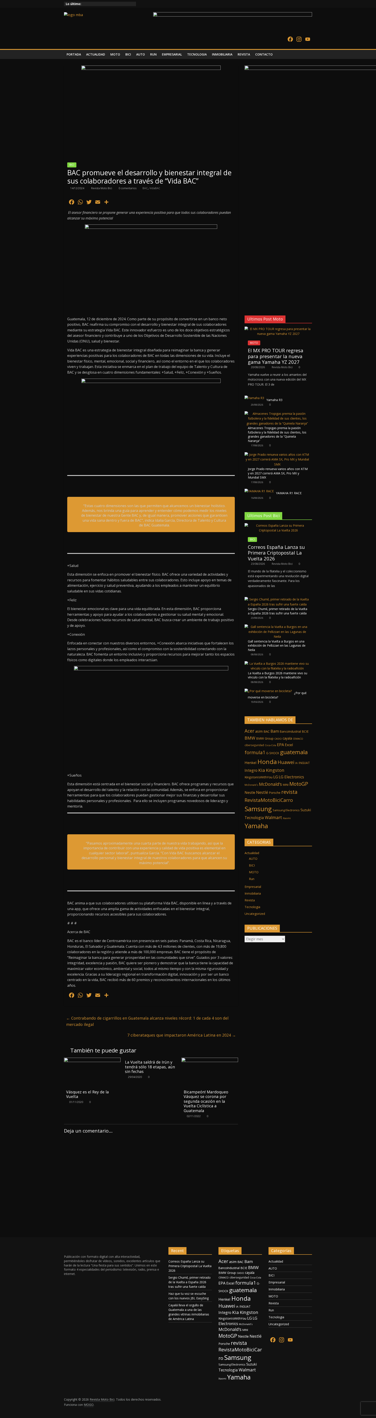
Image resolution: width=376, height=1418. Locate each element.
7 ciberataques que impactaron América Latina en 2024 (181, 1035)
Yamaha (256, 825)
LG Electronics (291, 776)
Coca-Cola (270, 745)
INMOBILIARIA (222, 54)
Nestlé (262, 792)
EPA (280, 744)
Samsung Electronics (286, 810)
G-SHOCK (272, 753)
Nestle (250, 792)
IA (296, 763)
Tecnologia (254, 817)
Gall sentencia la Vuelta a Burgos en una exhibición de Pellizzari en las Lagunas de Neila (277, 645)
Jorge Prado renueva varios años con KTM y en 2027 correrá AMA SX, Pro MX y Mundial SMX (278, 473)
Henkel (251, 762)
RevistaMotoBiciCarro (269, 800)
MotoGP (298, 783)
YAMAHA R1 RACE (289, 493)
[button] (248, 301)
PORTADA (74, 54)
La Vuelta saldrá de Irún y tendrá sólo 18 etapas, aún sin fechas (150, 1066)
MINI (286, 785)
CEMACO (298, 738)
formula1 (255, 752)
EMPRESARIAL (172, 54)
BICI (128, 54)
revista (289, 791)
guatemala (294, 752)
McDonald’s (270, 784)
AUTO (140, 54)
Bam (274, 731)
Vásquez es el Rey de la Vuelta (87, 1094)
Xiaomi (287, 818)
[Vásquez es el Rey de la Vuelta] (92, 1060)
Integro (251, 770)
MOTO (115, 54)
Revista (250, 900)
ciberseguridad (254, 745)
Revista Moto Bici (102, 188)
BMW (250, 738)
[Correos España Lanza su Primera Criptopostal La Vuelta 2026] (278, 525)
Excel (289, 744)
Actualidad (252, 853)
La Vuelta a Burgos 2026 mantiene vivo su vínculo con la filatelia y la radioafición (277, 675)
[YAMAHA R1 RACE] (259, 491)
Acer (249, 731)
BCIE (305, 731)
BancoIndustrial (290, 731)
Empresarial (253, 887)
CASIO (278, 738)
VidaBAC (154, 188)
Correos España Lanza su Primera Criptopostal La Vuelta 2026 (276, 553)
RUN (153, 54)
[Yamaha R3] (254, 398)
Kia (261, 770)
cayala (287, 738)
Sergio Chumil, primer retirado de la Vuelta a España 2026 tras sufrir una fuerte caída (277, 611)
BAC (145, 188)
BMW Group (265, 738)
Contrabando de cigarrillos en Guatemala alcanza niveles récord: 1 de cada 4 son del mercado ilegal (147, 1021)
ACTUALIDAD (95, 54)
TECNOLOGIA (197, 54)
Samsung (258, 808)
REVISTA (244, 54)
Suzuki (305, 810)
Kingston (275, 770)
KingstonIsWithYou (258, 777)
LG (275, 776)
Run (251, 879)
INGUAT (304, 763)
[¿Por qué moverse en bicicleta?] (268, 691)
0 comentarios (127, 188)
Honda (267, 761)
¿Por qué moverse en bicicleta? (277, 695)
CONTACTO (264, 54)
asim (259, 731)
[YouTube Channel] (307, 40)
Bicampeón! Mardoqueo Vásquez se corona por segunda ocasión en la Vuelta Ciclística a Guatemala (206, 1101)
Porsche (274, 793)
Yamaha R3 (274, 400)
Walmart (273, 817)
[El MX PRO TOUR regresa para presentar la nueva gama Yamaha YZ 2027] (278, 329)
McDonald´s (251, 784)
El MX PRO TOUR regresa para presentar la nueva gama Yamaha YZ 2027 (275, 356)
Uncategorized (255, 914)
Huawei (286, 762)
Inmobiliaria (253, 893)
